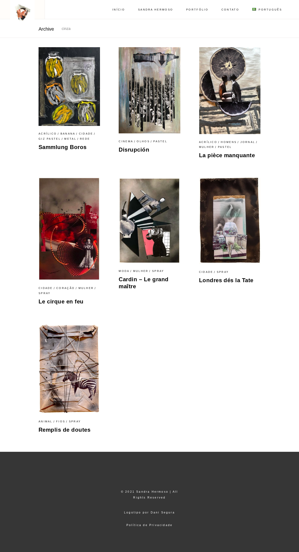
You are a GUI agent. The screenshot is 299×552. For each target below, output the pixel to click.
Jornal (247, 142)
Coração (65, 288)
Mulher (206, 147)
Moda (124, 271)
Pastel (160, 141)
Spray (45, 293)
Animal (46, 421)
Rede (85, 138)
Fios (60, 421)
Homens (229, 142)
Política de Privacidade (149, 525)
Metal (70, 138)
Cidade (86, 133)
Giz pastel (50, 138)
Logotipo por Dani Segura (149, 512)
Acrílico (48, 133)
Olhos (143, 141)
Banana (68, 133)
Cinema (126, 141)
